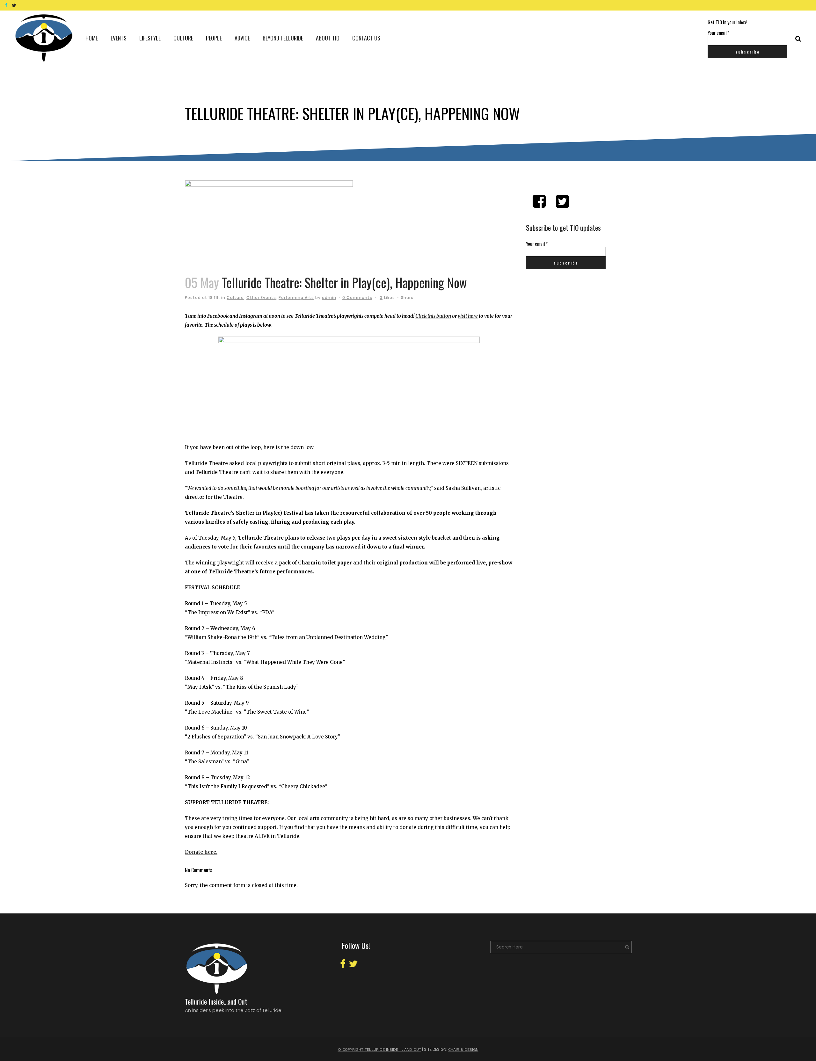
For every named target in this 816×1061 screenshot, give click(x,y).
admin (329, 297)
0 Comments (357, 297)
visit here (468, 316)
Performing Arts (296, 297)
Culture (235, 297)
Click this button (433, 316)
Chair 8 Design (463, 1049)
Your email (718, 32)
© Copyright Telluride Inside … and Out (379, 1049)
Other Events (261, 297)
